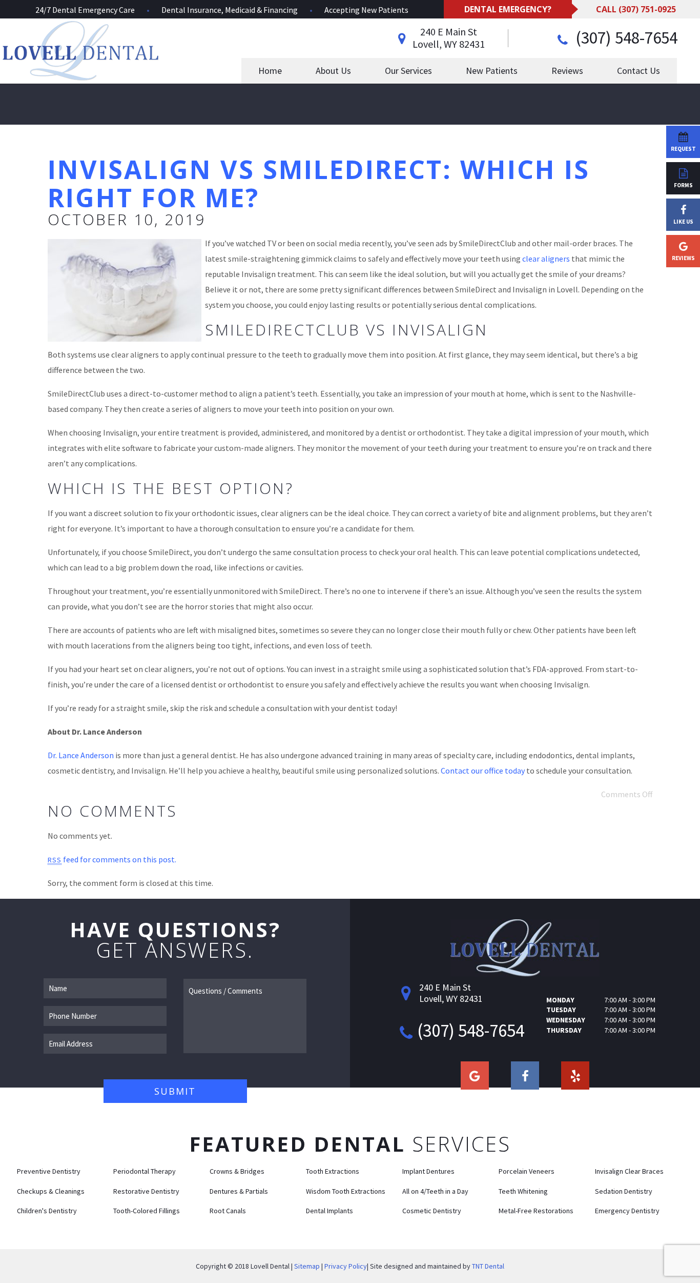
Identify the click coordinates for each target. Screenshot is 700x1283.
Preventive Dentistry (48, 1171)
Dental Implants (329, 1210)
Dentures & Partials (239, 1191)
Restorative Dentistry (146, 1191)
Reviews (567, 70)
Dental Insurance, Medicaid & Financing (229, 10)
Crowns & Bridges (237, 1171)
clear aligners (546, 258)
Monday (560, 999)
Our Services (408, 70)
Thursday (564, 1030)
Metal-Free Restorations (536, 1210)
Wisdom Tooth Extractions (345, 1191)
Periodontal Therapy (144, 1171)
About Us (333, 70)
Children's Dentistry (47, 1210)
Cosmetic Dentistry (431, 1210)
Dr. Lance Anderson (81, 755)
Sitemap (307, 1266)
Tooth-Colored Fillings (146, 1210)
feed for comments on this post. (112, 859)
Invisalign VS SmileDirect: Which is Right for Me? (319, 183)
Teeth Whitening (523, 1191)
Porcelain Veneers (526, 1171)
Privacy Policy (345, 1266)
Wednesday (565, 1019)
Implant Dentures (428, 1171)
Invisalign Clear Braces (629, 1171)
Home (270, 70)
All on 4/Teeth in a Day (435, 1191)
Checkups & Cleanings (51, 1191)
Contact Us (638, 70)
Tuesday (561, 1009)
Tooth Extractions (332, 1171)
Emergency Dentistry (627, 1210)
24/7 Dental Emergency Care (85, 10)
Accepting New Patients (366, 10)
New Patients (492, 70)
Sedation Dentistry (623, 1191)
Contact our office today (483, 770)
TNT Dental (488, 1266)
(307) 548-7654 (624, 37)
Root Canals (228, 1210)
